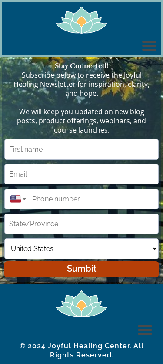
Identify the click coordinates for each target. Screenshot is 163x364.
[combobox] (16, 199)
